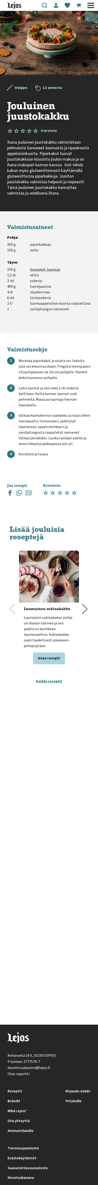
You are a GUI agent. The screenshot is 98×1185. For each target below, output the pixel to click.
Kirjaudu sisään (77, 1091)
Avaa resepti (49, 658)
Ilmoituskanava (21, 1177)
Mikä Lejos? (17, 1111)
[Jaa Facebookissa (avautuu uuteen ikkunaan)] (10, 494)
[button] (44, 5)
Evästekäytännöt (22, 1158)
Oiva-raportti (18, 1074)
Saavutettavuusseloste (28, 1168)
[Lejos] (18, 1038)
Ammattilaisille (21, 1130)
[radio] (46, 493)
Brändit (14, 1101)
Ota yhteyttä (19, 1120)
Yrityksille (73, 1101)
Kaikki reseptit (49, 681)
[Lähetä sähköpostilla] (28, 494)
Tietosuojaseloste (23, 1148)
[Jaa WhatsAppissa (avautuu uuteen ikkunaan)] (19, 494)
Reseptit (15, 1091)
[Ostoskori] (79, 5)
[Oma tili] (56, 5)
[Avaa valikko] (90, 5)
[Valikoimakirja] (67, 5)
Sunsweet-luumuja (45, 269)
